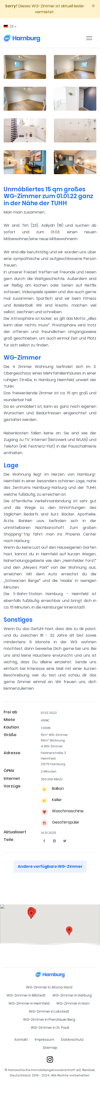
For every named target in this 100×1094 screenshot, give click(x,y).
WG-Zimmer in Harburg (72, 995)
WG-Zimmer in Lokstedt (49, 1011)
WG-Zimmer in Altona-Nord (49, 987)
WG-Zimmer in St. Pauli (50, 1027)
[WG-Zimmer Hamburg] (22, 38)
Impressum (44, 1039)
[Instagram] (50, 1059)
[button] (10, 26)
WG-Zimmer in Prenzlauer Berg (49, 1019)
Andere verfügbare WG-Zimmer (50, 866)
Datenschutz (72, 1039)
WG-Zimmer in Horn (73, 1003)
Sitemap (50, 1047)
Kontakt (21, 1039)
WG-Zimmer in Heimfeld (29, 1003)
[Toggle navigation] (89, 38)
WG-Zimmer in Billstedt (26, 995)
